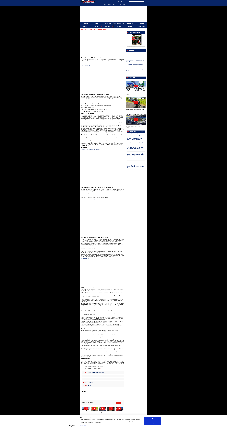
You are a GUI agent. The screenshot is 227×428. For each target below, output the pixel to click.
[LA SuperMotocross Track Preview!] (102, 409)
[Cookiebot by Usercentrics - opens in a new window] (72, 426)
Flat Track (130, 26)
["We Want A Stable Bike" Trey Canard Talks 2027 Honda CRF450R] (119, 409)
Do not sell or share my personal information (152, 423)
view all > (143, 131)
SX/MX (96, 26)
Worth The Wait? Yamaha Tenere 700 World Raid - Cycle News (94, 412)
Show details (83, 425)
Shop (124, 4)
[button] (123, 411)
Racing (114, 4)
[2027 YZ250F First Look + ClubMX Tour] (85, 409)
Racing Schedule (141, 26)
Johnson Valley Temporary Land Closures (135, 162)
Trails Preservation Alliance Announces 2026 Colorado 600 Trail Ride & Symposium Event (135, 148)
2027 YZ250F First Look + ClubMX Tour (85, 412)
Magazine (104, 4)
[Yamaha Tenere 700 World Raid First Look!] (111, 409)
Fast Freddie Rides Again (132, 158)
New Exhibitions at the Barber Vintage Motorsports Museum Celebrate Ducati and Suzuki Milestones (135, 154)
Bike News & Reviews (119, 23)
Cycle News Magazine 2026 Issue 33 (133, 53)
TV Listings (141, 23)
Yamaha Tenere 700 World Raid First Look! (111, 412)
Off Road (119, 26)
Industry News (108, 23)
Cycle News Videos (87, 402)
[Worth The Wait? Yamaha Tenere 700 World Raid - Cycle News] (94, 409)
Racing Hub (85, 26)
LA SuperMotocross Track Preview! (102, 412)
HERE (107, 366)
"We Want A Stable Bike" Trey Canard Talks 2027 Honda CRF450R (119, 412)
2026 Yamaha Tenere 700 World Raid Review (135, 57)
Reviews (109, 4)
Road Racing (107, 26)
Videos (119, 4)
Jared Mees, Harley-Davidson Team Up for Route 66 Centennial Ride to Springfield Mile (136, 166)
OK (152, 418)
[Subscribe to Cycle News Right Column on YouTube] (119, 403)
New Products (130, 23)
